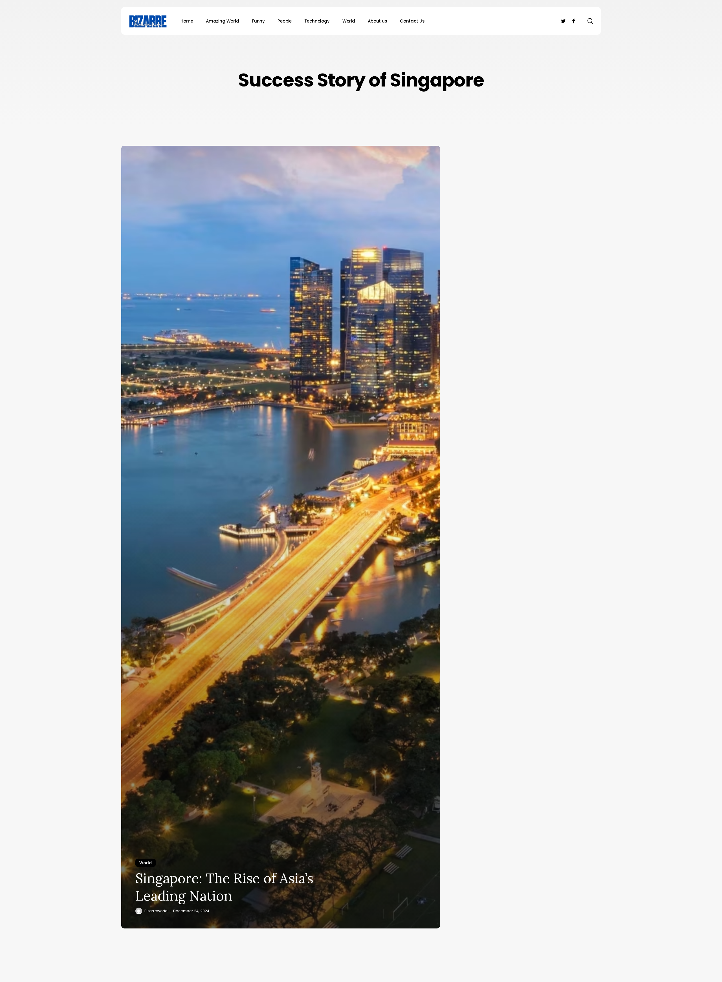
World (145, 863)
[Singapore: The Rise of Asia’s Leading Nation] (280, 537)
